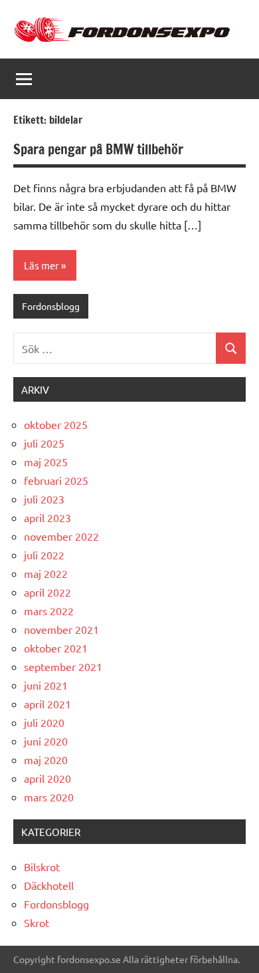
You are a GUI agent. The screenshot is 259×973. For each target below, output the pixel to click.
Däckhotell (49, 885)
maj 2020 (46, 759)
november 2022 (61, 536)
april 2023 (47, 517)
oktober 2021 (56, 647)
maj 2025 (46, 461)
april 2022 (47, 592)
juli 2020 (44, 722)
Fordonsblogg (51, 306)
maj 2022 (46, 573)
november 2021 (61, 629)
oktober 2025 (56, 424)
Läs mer (41, 265)
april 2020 (47, 778)
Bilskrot (42, 866)
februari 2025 (56, 480)
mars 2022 (49, 610)
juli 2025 (44, 443)
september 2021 (63, 666)
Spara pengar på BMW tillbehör (98, 149)
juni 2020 (46, 741)
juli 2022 (44, 554)
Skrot (36, 922)
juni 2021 (46, 685)
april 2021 (47, 703)
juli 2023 (44, 498)
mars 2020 (49, 796)
